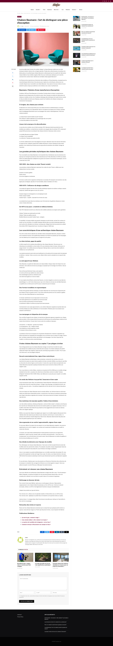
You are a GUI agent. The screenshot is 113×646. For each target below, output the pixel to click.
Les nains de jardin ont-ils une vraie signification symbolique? (43, 564)
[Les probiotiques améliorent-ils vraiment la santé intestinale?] (76, 55)
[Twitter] (12, 76)
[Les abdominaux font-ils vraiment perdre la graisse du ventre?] (76, 40)
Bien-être (56, 9)
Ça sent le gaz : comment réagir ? (30, 517)
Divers (80, 9)
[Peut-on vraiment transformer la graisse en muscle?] (76, 33)
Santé (32, 9)
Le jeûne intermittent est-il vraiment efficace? (87, 61)
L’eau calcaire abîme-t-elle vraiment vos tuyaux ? (35, 520)
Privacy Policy (20, 616)
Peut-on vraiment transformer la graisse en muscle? (88, 32)
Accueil (18, 13)
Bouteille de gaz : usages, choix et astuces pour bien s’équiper (24, 565)
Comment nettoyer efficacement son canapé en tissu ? (36, 524)
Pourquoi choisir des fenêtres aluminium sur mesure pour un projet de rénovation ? (60, 565)
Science (74, 9)
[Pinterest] (12, 82)
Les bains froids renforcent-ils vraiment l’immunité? (88, 47)
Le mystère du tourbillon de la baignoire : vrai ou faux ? (36, 522)
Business (49, 9)
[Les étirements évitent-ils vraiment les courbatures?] (76, 26)
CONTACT (19, 614)
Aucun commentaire (35, 26)
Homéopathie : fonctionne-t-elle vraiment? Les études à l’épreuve (87, 18)
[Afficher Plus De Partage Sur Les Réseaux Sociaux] (47, 30)
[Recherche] (110, 1)
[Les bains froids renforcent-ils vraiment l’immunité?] (76, 48)
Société (38, 9)
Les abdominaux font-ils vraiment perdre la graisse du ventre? (88, 40)
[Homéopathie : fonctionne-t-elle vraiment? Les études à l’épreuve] (76, 18)
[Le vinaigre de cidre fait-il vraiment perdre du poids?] (76, 69)
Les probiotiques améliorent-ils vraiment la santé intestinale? (88, 54)
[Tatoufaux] (56, 5)
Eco (63, 9)
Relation (68, 9)
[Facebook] (12, 72)
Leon (22, 26)
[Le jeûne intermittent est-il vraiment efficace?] (76, 62)
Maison (19, 16)
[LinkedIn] (12, 79)
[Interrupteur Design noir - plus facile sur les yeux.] (108, 1)
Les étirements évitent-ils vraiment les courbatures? (87, 25)
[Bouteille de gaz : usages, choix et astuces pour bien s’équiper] (25, 557)
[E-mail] (12, 86)
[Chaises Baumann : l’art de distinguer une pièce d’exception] (43, 49)
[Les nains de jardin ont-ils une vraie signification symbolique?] (43, 557)
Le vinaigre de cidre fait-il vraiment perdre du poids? (87, 68)
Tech (44, 9)
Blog (22, 13)
